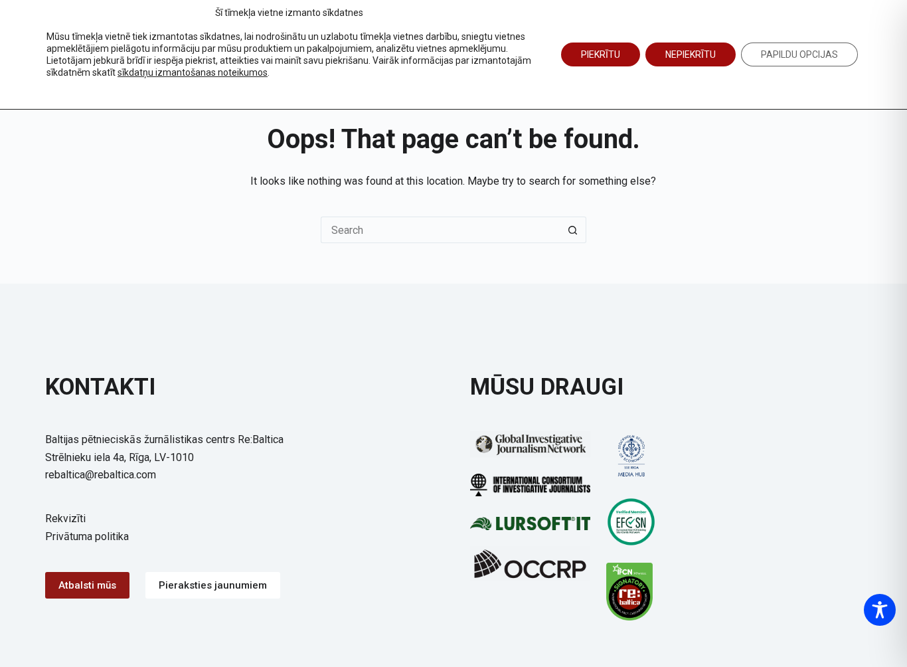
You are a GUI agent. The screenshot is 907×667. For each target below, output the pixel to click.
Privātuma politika (87, 536)
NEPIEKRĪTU (690, 54)
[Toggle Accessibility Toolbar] (880, 610)
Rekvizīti (65, 518)
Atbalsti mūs (87, 585)
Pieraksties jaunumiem (213, 585)
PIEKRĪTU (600, 54)
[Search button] (573, 230)
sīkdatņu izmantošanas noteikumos (193, 72)
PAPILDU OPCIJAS (799, 54)
